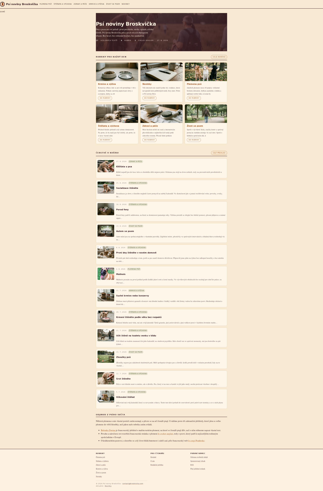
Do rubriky (105, 98)
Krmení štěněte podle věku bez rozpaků (139, 317)
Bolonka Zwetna (108, 430)
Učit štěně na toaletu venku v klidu (136, 335)
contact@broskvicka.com (132, 484)
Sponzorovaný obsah (197, 461)
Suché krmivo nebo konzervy (132, 295)
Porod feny (122, 209)
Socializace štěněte (127, 188)
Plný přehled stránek (197, 468)
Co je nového (219, 57)
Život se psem (113, 4)
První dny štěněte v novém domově (136, 253)
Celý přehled (219, 153)
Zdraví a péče (80, 4)
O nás (153, 461)
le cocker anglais (165, 433)
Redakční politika (157, 465)
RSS (192, 465)
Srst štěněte (123, 379)
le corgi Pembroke (196, 440)
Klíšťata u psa (124, 166)
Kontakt (153, 457)
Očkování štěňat (125, 397)
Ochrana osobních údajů (199, 457)
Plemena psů (46, 4)
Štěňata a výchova (63, 4)
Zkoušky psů (123, 357)
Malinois (121, 274)
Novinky (125, 4)
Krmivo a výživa (96, 4)
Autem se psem (125, 231)
